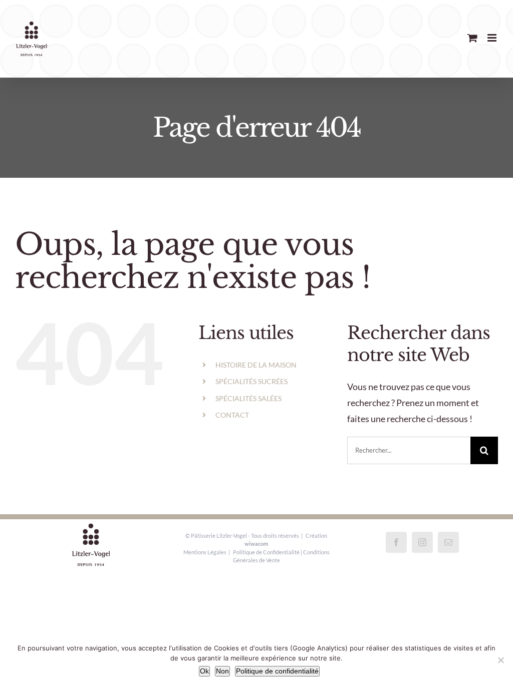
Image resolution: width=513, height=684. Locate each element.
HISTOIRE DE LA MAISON (256, 365)
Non (222, 671)
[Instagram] (422, 542)
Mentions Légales (204, 552)
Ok (204, 671)
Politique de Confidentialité (266, 552)
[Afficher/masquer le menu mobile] (492, 38)
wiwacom (256, 543)
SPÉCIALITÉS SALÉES (248, 398)
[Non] (500, 660)
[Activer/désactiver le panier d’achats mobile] (472, 38)
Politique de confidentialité (277, 671)
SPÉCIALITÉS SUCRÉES (251, 381)
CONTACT (232, 415)
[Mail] (448, 542)
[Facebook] (396, 542)
